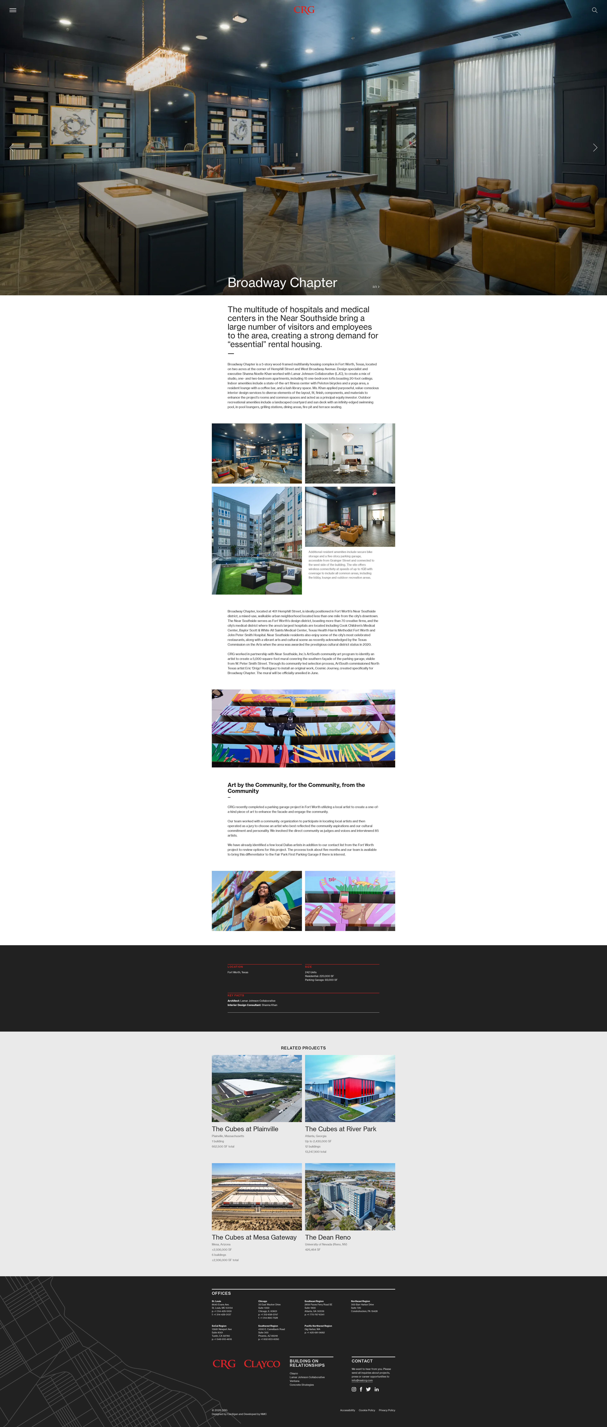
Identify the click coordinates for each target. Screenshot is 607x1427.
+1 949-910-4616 (223, 1339)
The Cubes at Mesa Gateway (254, 1237)
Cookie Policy (367, 1410)
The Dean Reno (328, 1237)
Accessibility (347, 1410)
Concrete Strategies (302, 1384)
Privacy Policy (387, 1410)
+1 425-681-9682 (316, 1332)
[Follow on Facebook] (361, 1390)
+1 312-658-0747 (269, 1314)
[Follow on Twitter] (368, 1390)
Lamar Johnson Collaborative (307, 1377)
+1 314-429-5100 (223, 1311)
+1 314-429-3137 (222, 1314)
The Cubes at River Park (341, 1128)
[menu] (12, 10)
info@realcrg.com (362, 1380)
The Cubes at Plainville (245, 1128)
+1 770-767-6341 (315, 1314)
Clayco (294, 1373)
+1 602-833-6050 (270, 1339)
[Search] (595, 10)
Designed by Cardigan (225, 1413)
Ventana (294, 1380)
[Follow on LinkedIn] (377, 1390)
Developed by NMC (255, 1413)
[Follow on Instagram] (354, 1390)
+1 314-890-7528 (269, 1317)
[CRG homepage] (304, 10)
